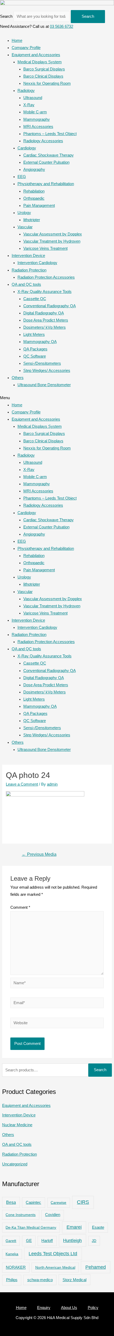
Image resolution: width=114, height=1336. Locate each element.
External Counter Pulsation (46, 162)
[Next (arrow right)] (104, 668)
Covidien (52, 1215)
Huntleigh (72, 1240)
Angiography (34, 169)
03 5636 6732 (61, 26)
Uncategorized (14, 1164)
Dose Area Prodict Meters (45, 320)
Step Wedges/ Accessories (46, 370)
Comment (20, 907)
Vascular (25, 227)
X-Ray (28, 105)
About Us (69, 1308)
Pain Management (39, 205)
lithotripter (31, 220)
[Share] (96, 6)
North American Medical (55, 1267)
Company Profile (26, 48)
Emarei (74, 1227)
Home (17, 40)
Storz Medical (74, 1279)
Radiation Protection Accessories (46, 277)
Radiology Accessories (43, 141)
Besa (11, 1202)
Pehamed (95, 1267)
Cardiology (26, 148)
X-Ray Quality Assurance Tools (44, 292)
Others (18, 378)
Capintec (33, 1202)
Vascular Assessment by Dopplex (52, 234)
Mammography (36, 119)
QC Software (34, 356)
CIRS (83, 1202)
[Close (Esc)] (108, 6)
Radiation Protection (29, 270)
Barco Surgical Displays (44, 69)
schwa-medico (40, 1280)
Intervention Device (28, 255)
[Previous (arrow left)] (9, 668)
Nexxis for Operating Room (47, 83)
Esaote (98, 1227)
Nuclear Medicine (17, 1125)
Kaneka (12, 1254)
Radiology (26, 90)
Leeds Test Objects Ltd (53, 1253)
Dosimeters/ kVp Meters (44, 327)
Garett (11, 1241)
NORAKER (16, 1267)
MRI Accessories (38, 126)
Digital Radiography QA (43, 313)
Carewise (58, 1202)
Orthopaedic (34, 198)
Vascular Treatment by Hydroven (51, 241)
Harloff (47, 1241)
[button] (57, 398)
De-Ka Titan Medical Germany (31, 1227)
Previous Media (39, 854)
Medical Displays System (39, 62)
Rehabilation (34, 191)
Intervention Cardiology (37, 263)
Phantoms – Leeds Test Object (50, 134)
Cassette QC (34, 299)
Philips (11, 1279)
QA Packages (35, 349)
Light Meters (34, 334)
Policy (93, 1308)
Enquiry (43, 1308)
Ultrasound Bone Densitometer (44, 385)
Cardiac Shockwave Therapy (48, 155)
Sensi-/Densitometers (42, 363)
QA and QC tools (26, 284)
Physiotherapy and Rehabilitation (45, 184)
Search (6, 16)
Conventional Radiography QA (49, 306)
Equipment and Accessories (36, 55)
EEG (21, 177)
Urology (24, 213)
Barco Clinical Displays (43, 76)
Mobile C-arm (35, 112)
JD (94, 1241)
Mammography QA (40, 342)
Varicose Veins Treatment (45, 248)
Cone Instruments (21, 1215)
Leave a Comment (22, 784)
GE (29, 1240)
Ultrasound (32, 98)
